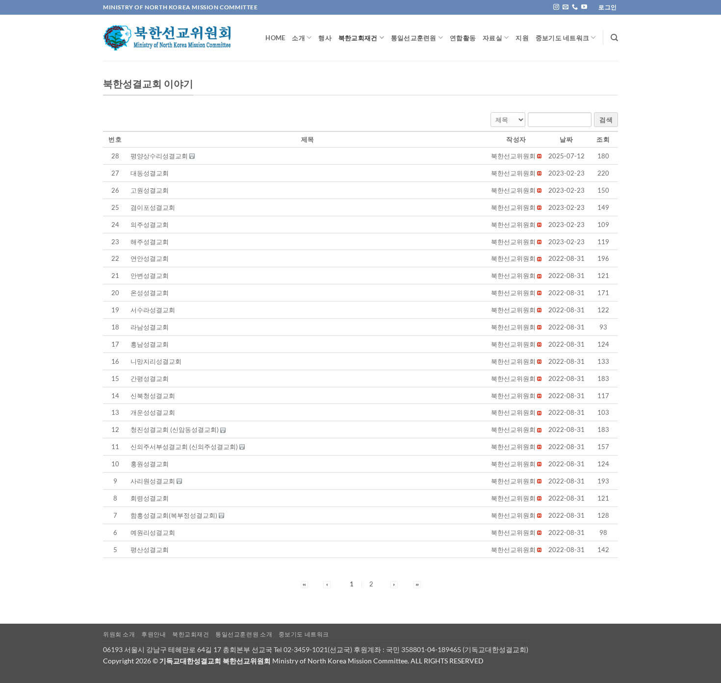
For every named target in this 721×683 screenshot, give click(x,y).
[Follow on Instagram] (556, 7)
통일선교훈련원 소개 (243, 634)
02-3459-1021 (305, 649)
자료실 (492, 38)
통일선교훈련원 (414, 38)
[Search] (614, 37)
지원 (522, 38)
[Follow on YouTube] (584, 7)
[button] (513, 156)
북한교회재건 (358, 38)
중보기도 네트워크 (562, 38)
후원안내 (153, 634)
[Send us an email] (565, 7)
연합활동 (463, 38)
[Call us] (575, 7)
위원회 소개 (119, 634)
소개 (298, 38)
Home (275, 38)
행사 (325, 38)
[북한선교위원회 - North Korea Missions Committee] (167, 38)
